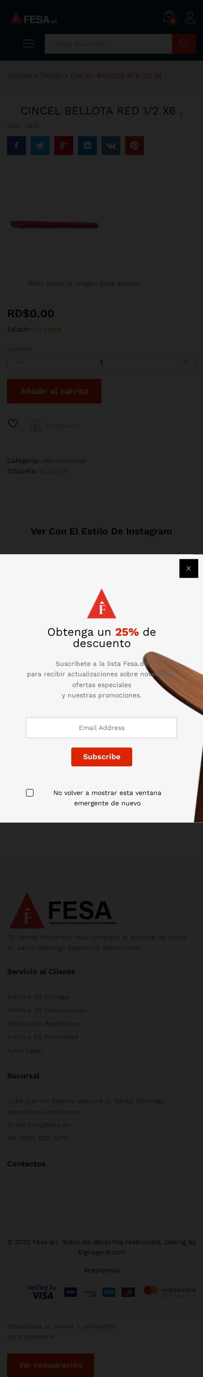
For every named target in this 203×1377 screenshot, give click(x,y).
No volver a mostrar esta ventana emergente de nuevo (107, 798)
